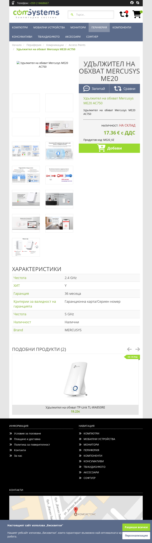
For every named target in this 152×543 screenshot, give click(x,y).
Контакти (19, 450)
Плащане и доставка (26, 439)
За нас (17, 455)
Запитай (98, 88)
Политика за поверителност (31, 444)
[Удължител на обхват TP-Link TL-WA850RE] (75, 379)
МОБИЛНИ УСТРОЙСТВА (49, 27)
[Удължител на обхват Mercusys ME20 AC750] (43, 64)
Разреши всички (136, 527)
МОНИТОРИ (78, 27)
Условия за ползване (26, 433)
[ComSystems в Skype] (137, 3)
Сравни (129, 88)
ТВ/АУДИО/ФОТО (49, 36)
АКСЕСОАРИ (73, 36)
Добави (114, 148)
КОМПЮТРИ (20, 27)
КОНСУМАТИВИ (22, 36)
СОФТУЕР (92, 36)
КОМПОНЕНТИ (122, 27)
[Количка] (136, 14)
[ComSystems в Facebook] (132, 3)
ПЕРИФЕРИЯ (99, 27)
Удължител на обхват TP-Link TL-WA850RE (75, 407)
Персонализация (136, 535)
